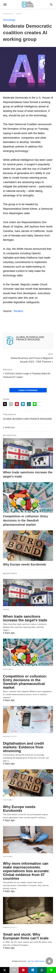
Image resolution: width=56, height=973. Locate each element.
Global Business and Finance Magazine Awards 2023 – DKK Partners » (32, 359)
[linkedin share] (23, 404)
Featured (8, 669)
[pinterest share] (17, 404)
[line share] (35, 404)
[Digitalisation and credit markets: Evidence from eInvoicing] (28, 719)
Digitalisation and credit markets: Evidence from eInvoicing (23, 747)
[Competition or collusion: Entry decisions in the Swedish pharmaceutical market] (28, 497)
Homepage (8, 14)
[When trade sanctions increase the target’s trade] (28, 453)
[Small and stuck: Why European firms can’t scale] (28, 910)
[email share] (11, 404)
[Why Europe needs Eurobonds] (28, 545)
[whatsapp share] (29, 404)
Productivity (10, 736)
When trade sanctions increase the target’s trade (25, 618)
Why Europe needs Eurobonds (24, 564)
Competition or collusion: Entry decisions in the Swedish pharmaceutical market (25, 520)
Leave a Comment (28, 390)
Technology (9, 20)
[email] (14, 970)
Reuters (18, 311)
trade (6, 609)
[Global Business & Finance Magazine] (27, 4)
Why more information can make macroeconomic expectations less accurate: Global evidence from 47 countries (26, 870)
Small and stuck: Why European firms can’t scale (26, 936)
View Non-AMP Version (36, 961)
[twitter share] (5, 404)
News (18, 14)
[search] (51, 4)
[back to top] (49, 961)
